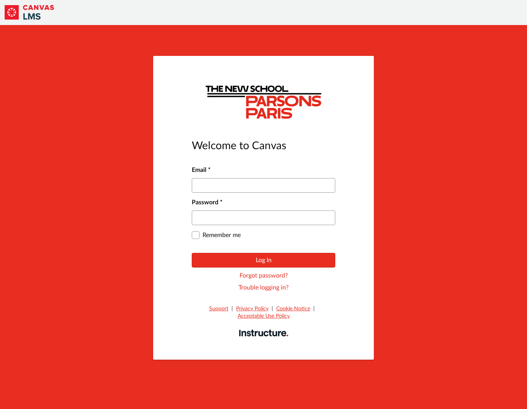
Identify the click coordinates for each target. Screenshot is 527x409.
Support (218, 308)
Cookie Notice (293, 308)
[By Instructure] (263, 333)
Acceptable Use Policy (264, 316)
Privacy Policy (252, 308)
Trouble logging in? (263, 287)
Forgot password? (264, 276)
